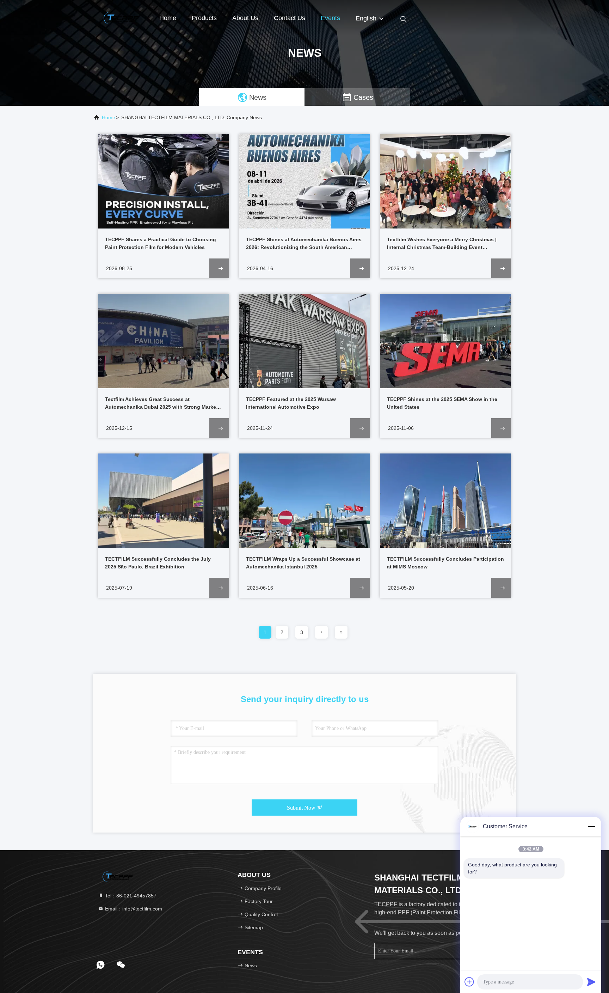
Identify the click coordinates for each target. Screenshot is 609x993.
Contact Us (289, 18)
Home (167, 18)
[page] (321, 632)
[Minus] (591, 826)
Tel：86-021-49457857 (130, 895)
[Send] (591, 981)
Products (204, 18)
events (330, 18)
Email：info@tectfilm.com (133, 909)
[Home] (121, 17)
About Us (245, 18)
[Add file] (469, 981)
